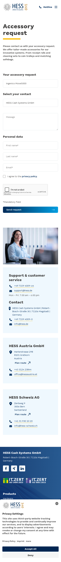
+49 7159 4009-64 (24, 286)
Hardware (8, 498)
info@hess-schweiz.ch (25, 426)
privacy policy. (29, 176)
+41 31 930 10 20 (23, 421)
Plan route (20, 363)
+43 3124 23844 (22, 369)
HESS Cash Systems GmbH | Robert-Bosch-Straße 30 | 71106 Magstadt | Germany (31, 311)
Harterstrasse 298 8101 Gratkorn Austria (23, 355)
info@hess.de (21, 324)
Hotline (47, 7)
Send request (13, 210)
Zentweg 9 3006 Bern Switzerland (20, 406)
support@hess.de (23, 290)
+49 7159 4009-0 (23, 319)
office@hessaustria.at (25, 374)
